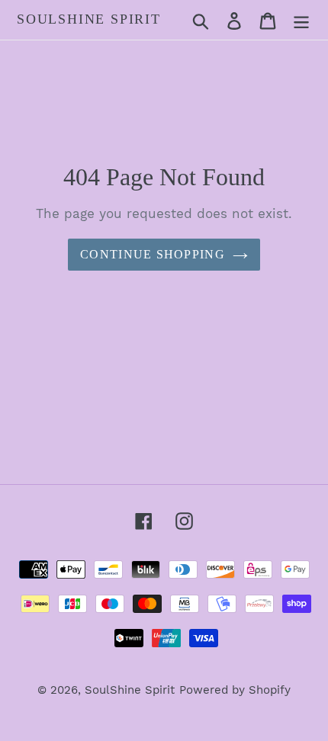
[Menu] (301, 19)
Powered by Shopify (235, 690)
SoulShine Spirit (89, 19)
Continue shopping (152, 254)
